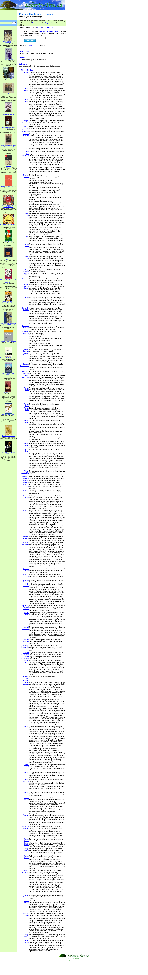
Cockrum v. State (26, 134)
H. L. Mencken (25, 896)
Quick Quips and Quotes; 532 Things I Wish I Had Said (8, 324)
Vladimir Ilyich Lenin (25, 646)
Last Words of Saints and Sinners (8, 127)
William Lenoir (26, 661)
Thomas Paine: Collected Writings (8, 453)
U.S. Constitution (25, 154)
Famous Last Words (8, 59)
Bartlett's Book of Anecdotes (8, 341)
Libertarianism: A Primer (8, 414)
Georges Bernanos (25, 121)
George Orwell (26, 935)
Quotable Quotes (8, 241)
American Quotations (8, 93)
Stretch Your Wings (8, 78)
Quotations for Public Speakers (8, 357)
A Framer (25, 72)
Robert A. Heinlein (25, 372)
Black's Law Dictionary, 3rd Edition (25, 129)
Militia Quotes (27, 70)
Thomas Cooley (26, 176)
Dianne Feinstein (25, 270)
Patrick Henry (26, 389)
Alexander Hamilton (25, 326)
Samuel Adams (26, 89)
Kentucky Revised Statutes (25, 607)
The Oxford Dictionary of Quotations (8, 42)
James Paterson (26, 941)
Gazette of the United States (25, 286)
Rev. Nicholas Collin (26, 149)
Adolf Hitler (27, 454)
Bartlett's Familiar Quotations (8, 186)
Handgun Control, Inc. (24, 365)
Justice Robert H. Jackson (25, 476)
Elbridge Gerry (26, 298)
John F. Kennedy (26, 585)
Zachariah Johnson (25, 581)
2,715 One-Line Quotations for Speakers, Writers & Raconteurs (8, 281)
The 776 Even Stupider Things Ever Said (8, 225)
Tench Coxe (27, 214)
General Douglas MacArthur (25, 678)
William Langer (26, 613)
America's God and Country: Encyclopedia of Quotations (8, 146)
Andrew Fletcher (26, 274)
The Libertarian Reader (8, 436)
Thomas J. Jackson (25, 481)
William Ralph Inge (25, 472)
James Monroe (26, 901)
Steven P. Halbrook (25, 309)
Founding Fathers (8, 392)
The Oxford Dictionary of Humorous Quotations (8, 113)
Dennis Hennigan (25, 376)
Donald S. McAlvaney (25, 871)
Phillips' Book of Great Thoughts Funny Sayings (8, 302)
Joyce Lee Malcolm (25, 815)
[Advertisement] (74, 968)
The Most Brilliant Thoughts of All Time (8, 258)
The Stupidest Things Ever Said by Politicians (8, 206)
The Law (8, 166)
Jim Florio (25, 279)
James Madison (26, 683)
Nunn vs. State (26, 914)
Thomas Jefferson (25, 485)
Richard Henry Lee (25, 628)
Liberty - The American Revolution (8, 374)
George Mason (26, 840)
